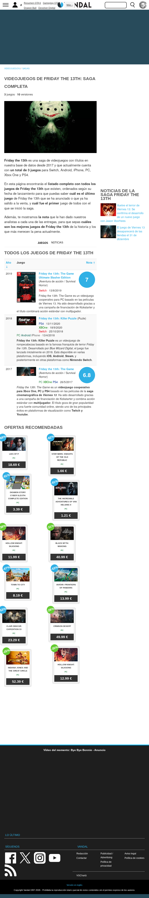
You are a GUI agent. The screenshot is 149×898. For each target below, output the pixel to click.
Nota (90, 262)
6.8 (87, 375)
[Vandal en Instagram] (40, 857)
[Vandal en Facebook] (10, 857)
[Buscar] (132, 5)
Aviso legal (130, 853)
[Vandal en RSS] (10, 870)
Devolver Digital (46, 8)
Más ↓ (70, 5)
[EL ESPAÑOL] (143, 5)
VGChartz (81, 875)
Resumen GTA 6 (32, 3)
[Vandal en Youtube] (54, 857)
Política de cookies (134, 858)
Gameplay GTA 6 (52, 3)
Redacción (82, 853)
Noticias (57, 242)
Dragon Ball (30, 8)
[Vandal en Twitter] (25, 857)
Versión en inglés (74, 885)
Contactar (81, 858)
